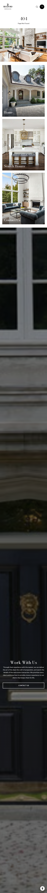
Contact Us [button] (23, 685)
